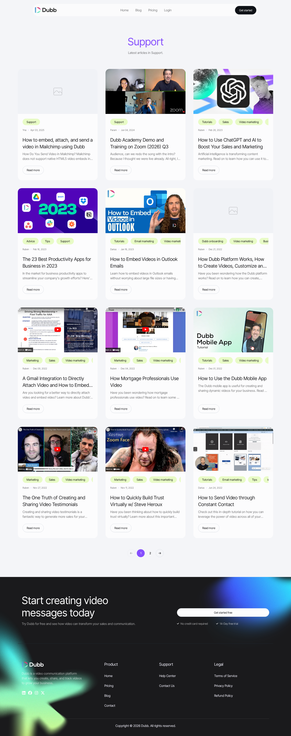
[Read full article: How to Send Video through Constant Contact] (233, 449)
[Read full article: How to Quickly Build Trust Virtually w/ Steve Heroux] (145, 449)
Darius (113, 249)
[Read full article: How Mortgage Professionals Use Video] (145, 330)
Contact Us (167, 686)
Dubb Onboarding (212, 241)
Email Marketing (144, 241)
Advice (31, 241)
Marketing (33, 360)
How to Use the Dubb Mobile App (232, 378)
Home (108, 676)
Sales (226, 122)
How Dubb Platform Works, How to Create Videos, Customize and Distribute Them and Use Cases (231, 265)
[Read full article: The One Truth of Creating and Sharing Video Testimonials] (58, 449)
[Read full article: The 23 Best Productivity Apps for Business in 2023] (58, 210)
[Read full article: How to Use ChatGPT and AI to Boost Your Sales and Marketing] (233, 91)
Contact (109, 705)
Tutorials (207, 122)
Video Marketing (249, 122)
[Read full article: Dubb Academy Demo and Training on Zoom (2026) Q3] (145, 91)
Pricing (108, 686)
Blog (107, 696)
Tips (47, 241)
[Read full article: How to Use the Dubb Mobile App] (233, 330)
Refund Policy (223, 696)
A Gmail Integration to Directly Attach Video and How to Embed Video (56, 385)
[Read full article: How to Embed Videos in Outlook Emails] (145, 210)
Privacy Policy (223, 686)
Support (31, 122)
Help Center (167, 676)
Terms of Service (225, 676)
